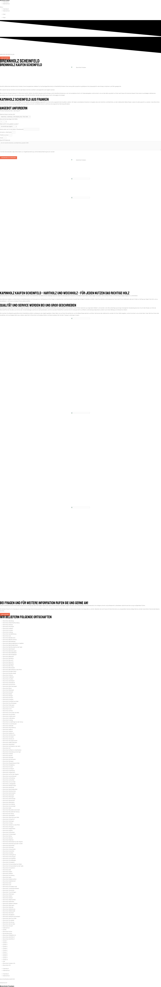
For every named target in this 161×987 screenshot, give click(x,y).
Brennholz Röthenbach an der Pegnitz (13, 841)
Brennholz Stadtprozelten (9, 879)
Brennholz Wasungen (8, 905)
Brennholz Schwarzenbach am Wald (12, 864)
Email (1, 137)
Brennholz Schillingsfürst (9, 854)
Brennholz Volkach (8, 897)
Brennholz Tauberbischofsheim (11, 888)
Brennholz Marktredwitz (9, 793)
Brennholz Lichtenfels (8, 780)
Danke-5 (5, 948)
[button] (80, 7)
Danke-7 (5, 952)
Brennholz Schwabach (9, 862)
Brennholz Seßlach (8, 873)
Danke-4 (5, 946)
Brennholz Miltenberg (8, 802)
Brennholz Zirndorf (8, 926)
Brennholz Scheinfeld (8, 851)
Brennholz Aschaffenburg (9, 634)
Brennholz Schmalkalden (9, 860)
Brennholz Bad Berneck (9, 637)
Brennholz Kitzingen (8, 761)
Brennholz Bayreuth (8, 662)
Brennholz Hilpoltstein (8, 744)
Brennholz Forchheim (8, 707)
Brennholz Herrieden (8, 737)
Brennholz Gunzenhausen (10, 723)
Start (4, 14)
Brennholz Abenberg (8, 621)
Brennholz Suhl (7, 884)
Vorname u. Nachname (6, 132)
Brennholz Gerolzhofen (9, 714)
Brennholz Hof (7, 748)
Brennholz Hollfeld (8, 753)
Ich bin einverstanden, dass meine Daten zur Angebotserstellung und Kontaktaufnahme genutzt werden (28, 151)
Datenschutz (6, 3)
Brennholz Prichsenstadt (9, 834)
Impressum (6, 1)
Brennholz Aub (7, 635)
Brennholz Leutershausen (9, 776)
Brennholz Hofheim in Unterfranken (12, 750)
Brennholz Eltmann (8, 697)
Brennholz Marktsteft (8, 795)
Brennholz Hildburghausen (10, 742)
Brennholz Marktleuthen (9, 791)
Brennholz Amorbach (8, 626)
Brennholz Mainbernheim (9, 785)
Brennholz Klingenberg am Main (11, 763)
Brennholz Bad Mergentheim (10, 645)
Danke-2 (5, 942)
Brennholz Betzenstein (9, 667)
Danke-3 (5, 944)
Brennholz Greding (8, 720)
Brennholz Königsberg (8, 765)
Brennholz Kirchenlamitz (9, 759)
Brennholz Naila (7, 808)
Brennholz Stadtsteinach (9, 881)
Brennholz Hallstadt (8, 725)
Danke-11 (5, 957)
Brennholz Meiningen (8, 796)
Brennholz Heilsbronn (8, 733)
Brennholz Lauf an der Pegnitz (11, 774)
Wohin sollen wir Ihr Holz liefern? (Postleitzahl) (12, 129)
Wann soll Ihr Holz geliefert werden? (9, 124)
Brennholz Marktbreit (8, 787)
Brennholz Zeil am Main (9, 924)
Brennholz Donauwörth (9, 684)
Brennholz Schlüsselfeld (9, 858)
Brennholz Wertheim (8, 912)
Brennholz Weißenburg (9, 909)
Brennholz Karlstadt (8, 757)
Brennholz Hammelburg (9, 727)
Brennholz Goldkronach (9, 716)
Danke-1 (5, 941)
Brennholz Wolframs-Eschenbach (11, 916)
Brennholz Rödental (8, 839)
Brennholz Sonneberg (8, 875)
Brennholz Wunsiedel (8, 920)
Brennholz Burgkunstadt (9, 673)
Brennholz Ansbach (8, 628)
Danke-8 (5, 954)
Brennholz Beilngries (8, 664)
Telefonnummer (4, 135)
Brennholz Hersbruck (8, 738)
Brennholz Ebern (7, 688)
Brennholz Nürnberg (8, 813)
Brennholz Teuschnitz (8, 890)
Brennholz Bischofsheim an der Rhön (12, 669)
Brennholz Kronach (8, 766)
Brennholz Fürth (7, 708)
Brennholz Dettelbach (8, 680)
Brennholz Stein (7, 882)
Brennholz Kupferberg (9, 770)
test (4, 961)
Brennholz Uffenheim (8, 894)
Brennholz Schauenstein (9, 849)
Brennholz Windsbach (8, 914)
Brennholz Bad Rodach (9, 649)
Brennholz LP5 (7, 965)
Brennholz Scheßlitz (8, 853)
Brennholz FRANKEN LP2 (9, 935)
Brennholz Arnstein (8, 630)
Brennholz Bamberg (8, 658)
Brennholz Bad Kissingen (9, 641)
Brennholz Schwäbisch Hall (10, 886)
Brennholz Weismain (8, 907)
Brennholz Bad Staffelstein (10, 652)
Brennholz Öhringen (8, 826)
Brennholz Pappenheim (9, 828)
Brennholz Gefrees (8, 710)
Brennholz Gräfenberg (9, 718)
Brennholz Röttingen (8, 847)
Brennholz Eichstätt (8, 692)
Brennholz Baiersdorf (8, 656)
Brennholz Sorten (7, 931)
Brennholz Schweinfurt (9, 868)
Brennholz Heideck (8, 731)
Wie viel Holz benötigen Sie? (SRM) (8, 119)
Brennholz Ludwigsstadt (9, 783)
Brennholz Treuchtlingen (9, 892)
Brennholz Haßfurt (8, 729)
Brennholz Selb (7, 869)
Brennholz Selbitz (7, 871)
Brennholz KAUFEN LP (9, 937)
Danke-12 (5, 959)
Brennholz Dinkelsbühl (9, 682)
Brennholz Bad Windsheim (10, 654)
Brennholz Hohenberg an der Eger (12, 752)
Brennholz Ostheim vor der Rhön (11, 824)
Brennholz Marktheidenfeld (10, 789)
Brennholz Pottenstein (9, 832)
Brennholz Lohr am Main (9, 781)
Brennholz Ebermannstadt (10, 686)
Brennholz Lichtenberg (9, 778)
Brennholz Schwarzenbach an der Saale (13, 866)
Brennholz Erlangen (8, 699)
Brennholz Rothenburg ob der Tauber (13, 843)
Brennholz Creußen (8, 679)
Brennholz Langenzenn (9, 772)
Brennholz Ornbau (8, 823)
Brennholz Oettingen (8, 821)
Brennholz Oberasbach (9, 815)
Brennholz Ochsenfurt (9, 819)
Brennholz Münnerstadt (9, 806)
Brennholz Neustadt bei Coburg (11, 811)
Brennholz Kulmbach (8, 768)
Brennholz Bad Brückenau (10, 639)
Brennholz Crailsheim (8, 677)
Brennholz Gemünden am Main (11, 712)
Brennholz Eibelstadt (8, 690)
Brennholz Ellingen (8, 695)
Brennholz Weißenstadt (9, 911)
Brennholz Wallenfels (8, 901)
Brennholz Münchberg (9, 804)
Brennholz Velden (7, 896)
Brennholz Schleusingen (9, 856)
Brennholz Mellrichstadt (9, 798)
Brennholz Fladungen (8, 705)
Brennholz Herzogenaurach (10, 740)
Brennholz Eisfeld (7, 694)
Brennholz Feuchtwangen (10, 703)
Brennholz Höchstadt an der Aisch (11, 746)
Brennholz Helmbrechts (9, 735)
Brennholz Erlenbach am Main (10, 701)
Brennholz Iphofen (8, 755)
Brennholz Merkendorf (9, 800)
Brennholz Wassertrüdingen (10, 903)
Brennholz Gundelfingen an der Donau (13, 722)
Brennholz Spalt (7, 877)
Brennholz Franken (7, 986)
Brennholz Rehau (7, 836)
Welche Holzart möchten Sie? (7, 114)
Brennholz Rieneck (8, 838)
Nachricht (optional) (5, 140)
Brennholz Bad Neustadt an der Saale (12, 647)
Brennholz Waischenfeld (9, 899)
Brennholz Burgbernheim (9, 671)
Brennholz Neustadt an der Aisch (11, 809)
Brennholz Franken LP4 (9, 963)
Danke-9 (5, 955)
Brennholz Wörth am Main (9, 918)
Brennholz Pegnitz (8, 830)
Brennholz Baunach (8, 660)
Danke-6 (5, 950)
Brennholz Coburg (8, 675)
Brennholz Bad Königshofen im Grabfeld (13, 643)
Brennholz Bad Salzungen (9, 650)
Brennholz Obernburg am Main (11, 817)
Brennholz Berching (8, 665)
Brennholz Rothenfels (8, 845)
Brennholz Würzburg (8, 922)
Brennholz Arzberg (8, 632)
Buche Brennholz (7, 933)
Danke (4, 929)
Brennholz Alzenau (8, 624)
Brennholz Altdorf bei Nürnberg (11, 622)
